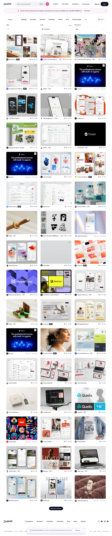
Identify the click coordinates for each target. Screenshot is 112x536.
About (75, 521)
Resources (105, 531)
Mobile (60, 19)
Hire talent (40, 521)
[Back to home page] (7, 4)
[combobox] (27, 4)
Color (41, 25)
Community (85, 4)
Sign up (97, 4)
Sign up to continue (56, 508)
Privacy (21, 531)
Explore (55, 4)
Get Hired (75, 4)
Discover (24, 19)
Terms (16, 531)
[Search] (47, 4)
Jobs (90, 531)
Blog (68, 521)
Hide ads (96, 89)
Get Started (87, 10)
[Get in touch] (27, 54)
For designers (29, 521)
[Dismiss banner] (84, 529)
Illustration (52, 19)
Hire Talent (65, 4)
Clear (70, 25)
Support (83, 521)
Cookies (26, 531)
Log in (104, 4)
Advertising (60, 521)
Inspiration (50, 521)
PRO (18, 59)
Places (99, 531)
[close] (105, 10)
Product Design (76, 19)
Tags (7, 25)
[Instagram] (105, 521)
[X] (99, 521)
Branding (42, 19)
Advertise (103, 89)
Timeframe (77, 25)
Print (67, 19)
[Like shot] (34, 54)
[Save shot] (30, 54)
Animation (33, 19)
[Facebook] (102, 521)
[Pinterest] (107, 521)
